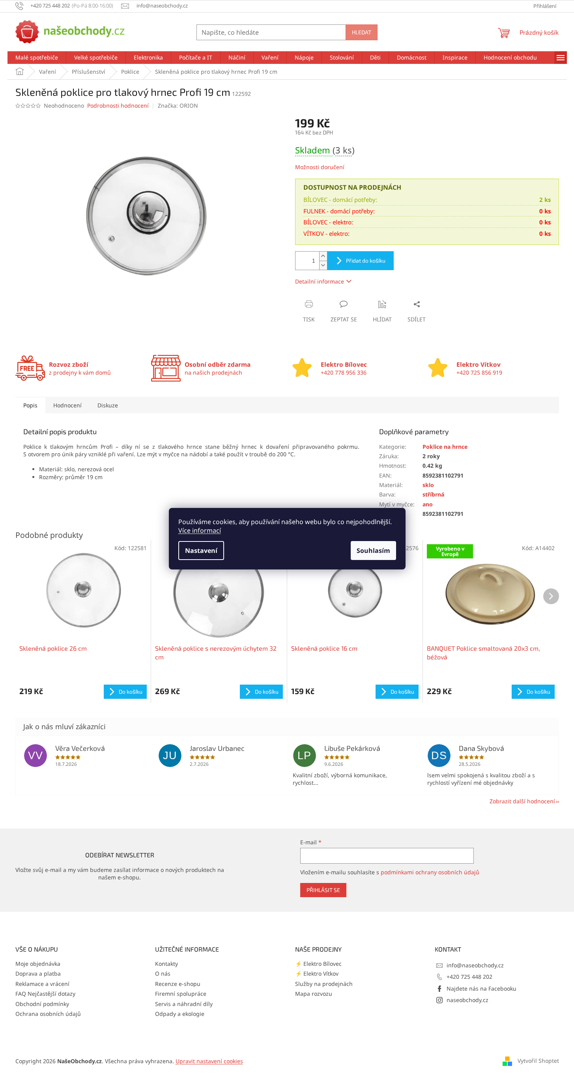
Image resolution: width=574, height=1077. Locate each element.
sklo (428, 485)
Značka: (178, 105)
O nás (162, 973)
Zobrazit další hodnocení (522, 801)
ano (428, 504)
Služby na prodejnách (324, 983)
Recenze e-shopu (177, 983)
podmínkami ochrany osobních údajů (430, 872)
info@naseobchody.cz (475, 965)
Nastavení (201, 550)
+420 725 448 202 (469, 976)
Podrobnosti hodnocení (118, 105)
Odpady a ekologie (179, 1013)
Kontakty (166, 963)
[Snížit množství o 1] (323, 265)
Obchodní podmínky (42, 1004)
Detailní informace (319, 281)
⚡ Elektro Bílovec (318, 963)
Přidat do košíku (365, 260)
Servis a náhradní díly (184, 1004)
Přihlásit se (323, 890)
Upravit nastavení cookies (209, 1061)
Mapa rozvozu (313, 993)
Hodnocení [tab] (67, 405)
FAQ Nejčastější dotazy (45, 993)
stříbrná (433, 494)
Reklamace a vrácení (42, 983)
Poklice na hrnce (445, 446)
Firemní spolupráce (180, 993)
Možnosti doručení (319, 167)
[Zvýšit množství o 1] (323, 256)
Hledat (361, 32)
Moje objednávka (37, 963)
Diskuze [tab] (107, 405)
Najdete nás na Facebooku (481, 988)
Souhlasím (373, 550)
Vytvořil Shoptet (538, 1060)
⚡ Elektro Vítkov (316, 973)
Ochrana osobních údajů (48, 1013)
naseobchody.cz (467, 1000)
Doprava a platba (38, 973)
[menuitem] (36, 57)
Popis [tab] (30, 405)
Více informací (199, 530)
